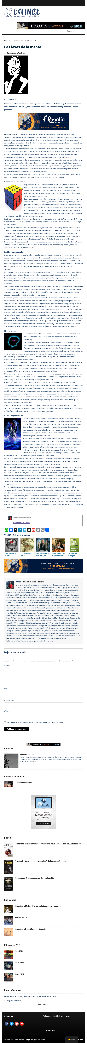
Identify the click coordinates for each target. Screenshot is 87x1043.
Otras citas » (43, 1005)
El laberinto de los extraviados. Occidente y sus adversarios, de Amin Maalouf (47, 844)
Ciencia (7, 41)
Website (7, 711)
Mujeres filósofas (27, 755)
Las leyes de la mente (22, 47)
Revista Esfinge (24, 1040)
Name (6, 689)
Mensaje (7, 666)
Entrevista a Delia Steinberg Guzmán (30, 929)
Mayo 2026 (19, 974)
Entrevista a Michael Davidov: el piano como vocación (37, 906)
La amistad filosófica (23, 783)
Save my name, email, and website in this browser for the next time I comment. (35, 722)
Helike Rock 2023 (21, 917)
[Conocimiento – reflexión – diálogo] (21, 12)
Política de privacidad (51, 1016)
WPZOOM (79, 1040)
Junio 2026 (19, 963)
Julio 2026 (18, 951)
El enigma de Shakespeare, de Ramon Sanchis (34, 878)
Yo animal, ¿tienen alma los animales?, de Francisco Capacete (41, 861)
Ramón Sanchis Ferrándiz (16, 53)
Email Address (9, 700)
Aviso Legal (65, 1016)
